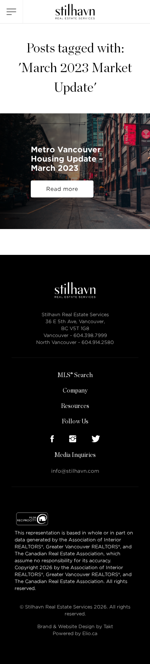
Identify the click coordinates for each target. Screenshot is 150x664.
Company (75, 391)
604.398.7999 (90, 335)
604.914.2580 (98, 342)
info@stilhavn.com (75, 471)
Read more (62, 189)
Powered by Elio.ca (75, 633)
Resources (75, 406)
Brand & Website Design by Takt (75, 626)
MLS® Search (75, 375)
